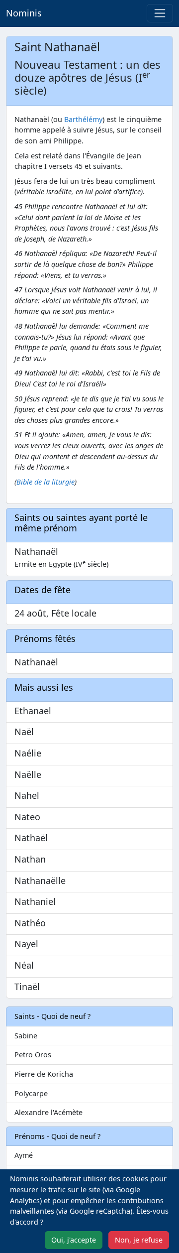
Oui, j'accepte (73, 1240)
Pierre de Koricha (43, 1074)
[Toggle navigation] (160, 13)
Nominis (24, 13)
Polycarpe (31, 1093)
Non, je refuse (139, 1240)
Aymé (23, 1155)
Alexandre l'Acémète (48, 1112)
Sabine (25, 1035)
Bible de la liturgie (45, 482)
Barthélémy (83, 119)
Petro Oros (32, 1054)
